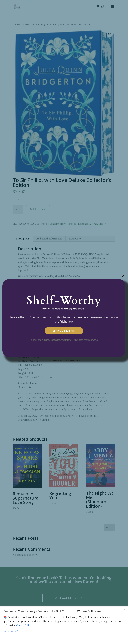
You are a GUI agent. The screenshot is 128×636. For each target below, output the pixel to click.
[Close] (124, 609)
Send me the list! (64, 330)
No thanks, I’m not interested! (64, 360)
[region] (64, 621)
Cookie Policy (23, 625)
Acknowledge (11, 631)
